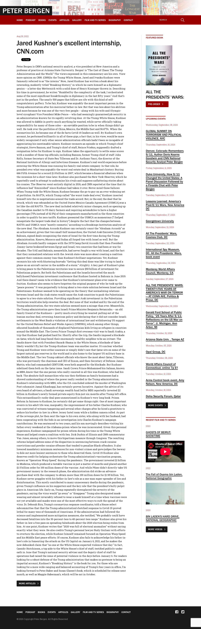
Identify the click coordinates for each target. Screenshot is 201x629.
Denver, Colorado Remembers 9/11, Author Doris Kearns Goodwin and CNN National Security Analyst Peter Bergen (165, 156)
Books (42, 20)
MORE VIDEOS (155, 529)
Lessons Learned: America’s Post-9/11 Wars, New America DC (165, 205)
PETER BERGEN (26, 11)
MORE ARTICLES (27, 583)
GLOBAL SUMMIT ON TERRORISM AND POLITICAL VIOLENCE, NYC (163, 134)
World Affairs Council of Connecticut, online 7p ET (162, 365)
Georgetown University (160, 221)
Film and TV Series (95, 20)
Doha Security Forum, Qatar (163, 396)
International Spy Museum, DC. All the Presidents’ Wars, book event (164, 253)
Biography (115, 20)
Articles (64, 20)
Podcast (30, 20)
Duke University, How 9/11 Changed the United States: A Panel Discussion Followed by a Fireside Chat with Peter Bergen (164, 181)
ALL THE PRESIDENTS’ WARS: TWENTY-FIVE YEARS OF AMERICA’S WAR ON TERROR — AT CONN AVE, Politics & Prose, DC (164, 292)
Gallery (77, 20)
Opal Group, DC (155, 351)
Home (20, 20)
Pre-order (154, 104)
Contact (128, 20)
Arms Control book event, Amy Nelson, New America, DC (165, 381)
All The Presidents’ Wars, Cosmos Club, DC (161, 235)
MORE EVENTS (155, 405)
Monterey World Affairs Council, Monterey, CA (160, 270)
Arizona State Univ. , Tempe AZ (165, 339)
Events (53, 20)
